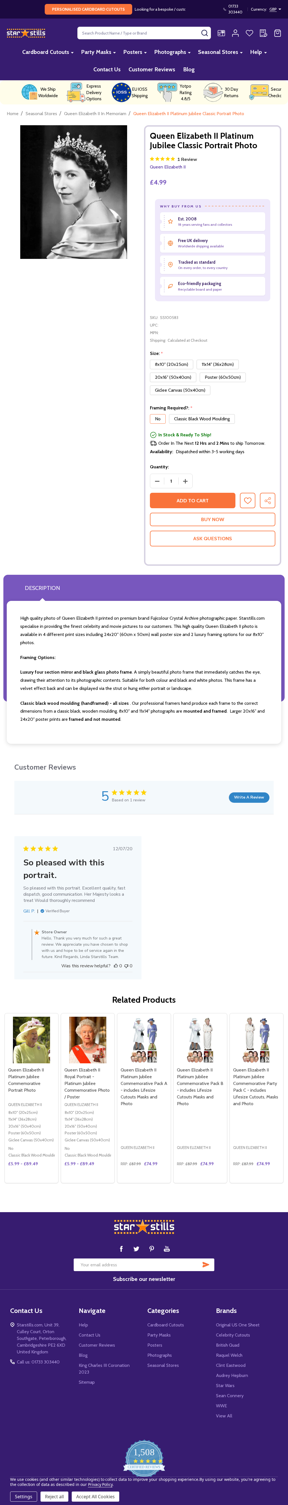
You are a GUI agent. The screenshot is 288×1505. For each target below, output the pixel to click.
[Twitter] (136, 1249)
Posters (132, 52)
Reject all (54, 1496)
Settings (23, 1496)
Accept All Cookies (95, 1496)
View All (224, 1416)
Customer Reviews (152, 69)
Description (42, 588)
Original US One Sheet (238, 1325)
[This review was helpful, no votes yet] (116, 966)
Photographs (170, 52)
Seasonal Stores (218, 52)
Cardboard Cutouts (45, 52)
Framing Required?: (171, 408)
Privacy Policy (100, 1484)
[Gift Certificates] (221, 33)
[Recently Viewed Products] (263, 33)
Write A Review (249, 797)
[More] (72, 52)
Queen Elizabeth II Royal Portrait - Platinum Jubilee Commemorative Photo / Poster (87, 1083)
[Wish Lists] (249, 33)
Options (42, 1180)
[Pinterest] (151, 1249)
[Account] (235, 33)
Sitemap (87, 1382)
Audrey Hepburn (232, 1375)
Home (13, 113)
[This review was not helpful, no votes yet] (126, 966)
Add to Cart (193, 501)
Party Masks (96, 52)
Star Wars (225, 1385)
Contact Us (107, 69)
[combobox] (144, 33)
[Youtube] (166, 1249)
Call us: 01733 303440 (38, 1362)
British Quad (227, 1345)
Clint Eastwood (231, 1365)
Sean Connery (230, 1395)
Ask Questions (212, 538)
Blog (189, 69)
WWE (221, 1405)
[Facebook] (121, 1249)
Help (256, 52)
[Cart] (277, 33)
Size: (156, 353)
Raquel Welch (229, 1355)
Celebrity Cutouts (233, 1335)
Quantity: (159, 466)
